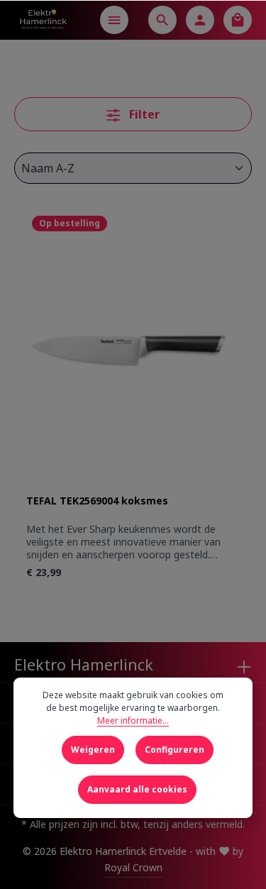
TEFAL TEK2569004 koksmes (97, 501)
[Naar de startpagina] (43, 20)
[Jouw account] (200, 20)
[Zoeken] (162, 20)
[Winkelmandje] (237, 20)
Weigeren (93, 750)
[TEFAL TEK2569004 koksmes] (133, 352)
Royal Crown (133, 867)
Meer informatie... (133, 720)
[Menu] (114, 20)
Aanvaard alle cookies (137, 789)
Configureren (174, 750)
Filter (143, 114)
